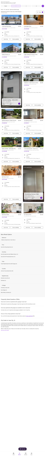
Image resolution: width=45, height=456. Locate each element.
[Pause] (20, 74)
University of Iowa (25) (5, 287)
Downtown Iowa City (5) (5, 278)
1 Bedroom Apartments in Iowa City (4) (8, 239)
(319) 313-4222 (4, 28)
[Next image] (21, 20)
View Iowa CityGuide (5, 330)
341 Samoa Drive (27, 214)
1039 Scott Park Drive (6, 26)
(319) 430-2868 (26, 28)
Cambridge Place (27, 26)
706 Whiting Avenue (28, 120)
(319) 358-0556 (4, 57)
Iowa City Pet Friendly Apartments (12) (8, 256)
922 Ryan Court (5, 177)
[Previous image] (2, 20)
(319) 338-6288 (4, 151)
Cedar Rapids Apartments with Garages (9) (9, 263)
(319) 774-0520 (4, 179)
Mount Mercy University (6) (6, 292)
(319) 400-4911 (26, 123)
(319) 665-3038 (26, 85)
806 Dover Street (5, 214)
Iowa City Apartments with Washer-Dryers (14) (9, 254)
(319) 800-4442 (4, 123)
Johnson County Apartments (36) (7, 270)
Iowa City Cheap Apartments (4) (7, 247)
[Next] (43, 6)
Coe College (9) (4, 290)
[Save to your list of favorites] (20, 16)
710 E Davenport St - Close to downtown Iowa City (34, 148)
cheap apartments (29, 316)
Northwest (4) (3, 280)
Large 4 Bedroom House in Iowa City (31, 54)
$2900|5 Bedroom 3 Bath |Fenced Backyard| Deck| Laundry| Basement (16, 120)
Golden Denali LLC (6, 54)
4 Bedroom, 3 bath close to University (31, 82)
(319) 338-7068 (26, 57)
